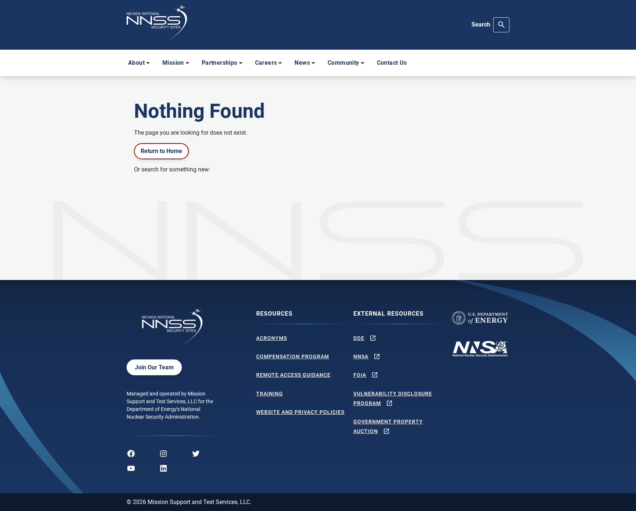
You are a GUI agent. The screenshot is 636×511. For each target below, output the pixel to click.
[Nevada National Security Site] (157, 23)
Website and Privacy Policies (300, 412)
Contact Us (392, 62)
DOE (358, 338)
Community (343, 62)
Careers (266, 62)
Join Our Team (154, 367)
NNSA (360, 356)
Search (480, 24)
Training (269, 394)
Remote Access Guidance (293, 375)
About (136, 62)
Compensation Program (292, 356)
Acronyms (271, 338)
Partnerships (219, 62)
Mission (173, 62)
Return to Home (161, 151)
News (302, 62)
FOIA (359, 375)
